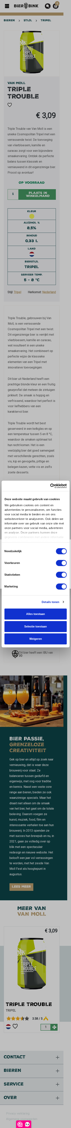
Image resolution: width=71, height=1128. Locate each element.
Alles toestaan (35, 614)
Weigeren (35, 638)
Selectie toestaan (35, 626)
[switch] (61, 563)
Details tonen (50, 602)
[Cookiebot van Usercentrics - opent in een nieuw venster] (50, 485)
